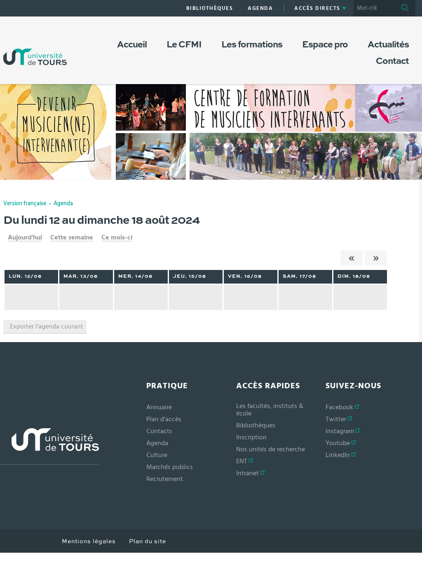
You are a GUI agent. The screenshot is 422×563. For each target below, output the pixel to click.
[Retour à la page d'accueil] (35, 48)
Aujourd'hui (25, 237)
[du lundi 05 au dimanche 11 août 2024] (351, 258)
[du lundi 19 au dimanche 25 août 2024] (376, 258)
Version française (24, 203)
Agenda (63, 203)
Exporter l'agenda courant (46, 326)
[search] (374, 8)
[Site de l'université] (49, 446)
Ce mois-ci (116, 237)
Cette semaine (71, 237)
